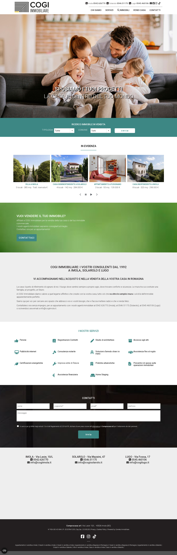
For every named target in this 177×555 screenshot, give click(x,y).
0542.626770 (40, 459)
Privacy (93, 529)
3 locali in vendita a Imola (46, 545)
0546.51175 (90, 459)
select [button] (72, 131)
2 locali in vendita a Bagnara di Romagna (122, 545)
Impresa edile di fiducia (68, 363)
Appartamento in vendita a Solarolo (149, 545)
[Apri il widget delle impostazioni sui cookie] (4, 550)
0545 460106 (147, 305)
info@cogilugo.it (139, 462)
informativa (96, 426)
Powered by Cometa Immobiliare (118, 529)
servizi (109, 10)
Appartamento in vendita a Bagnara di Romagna (91, 545)
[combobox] (62, 130)
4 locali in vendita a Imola (65, 545)
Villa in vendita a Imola (80, 547)
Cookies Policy (101, 529)
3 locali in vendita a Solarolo (62, 547)
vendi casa (139, 10)
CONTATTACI (26, 237)
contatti (155, 10)
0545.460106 (139, 459)
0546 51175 (123, 305)
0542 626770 (102, 305)
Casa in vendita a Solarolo (114, 547)
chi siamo (96, 10)
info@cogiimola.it (48, 308)
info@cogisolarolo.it (89, 462)
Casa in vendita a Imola (97, 547)
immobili (124, 10)
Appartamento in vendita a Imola (26, 545)
